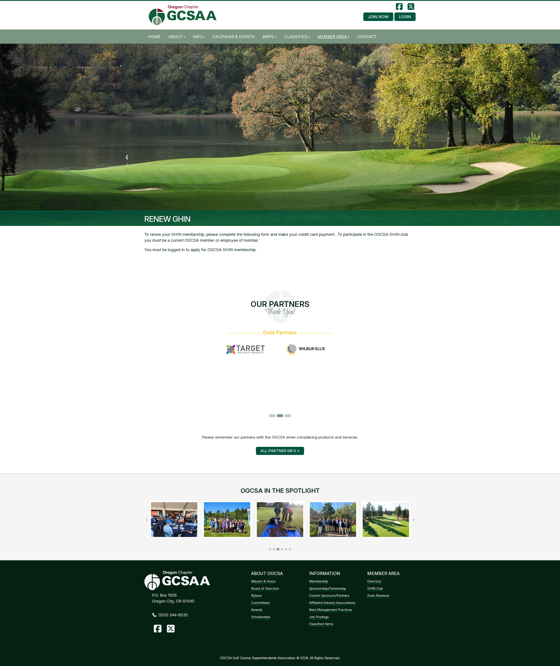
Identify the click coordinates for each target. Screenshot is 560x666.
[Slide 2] (280, 415)
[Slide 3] (288, 415)
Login (405, 16)
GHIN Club (375, 588)
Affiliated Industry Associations (332, 603)
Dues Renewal (378, 595)
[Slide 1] (272, 415)
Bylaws (256, 595)
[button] (270, 549)
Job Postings (319, 617)
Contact (366, 36)
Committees (260, 603)
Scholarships (260, 617)
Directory (374, 581)
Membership (318, 581)
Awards (256, 610)
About (175, 36)
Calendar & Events (233, 36)
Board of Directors (265, 588)
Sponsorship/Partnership (327, 588)
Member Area (332, 36)
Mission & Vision (263, 581)
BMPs (268, 36)
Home (154, 36)
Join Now (378, 16)
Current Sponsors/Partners (329, 595)
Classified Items (321, 624)
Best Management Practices (330, 610)
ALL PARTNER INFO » (280, 451)
